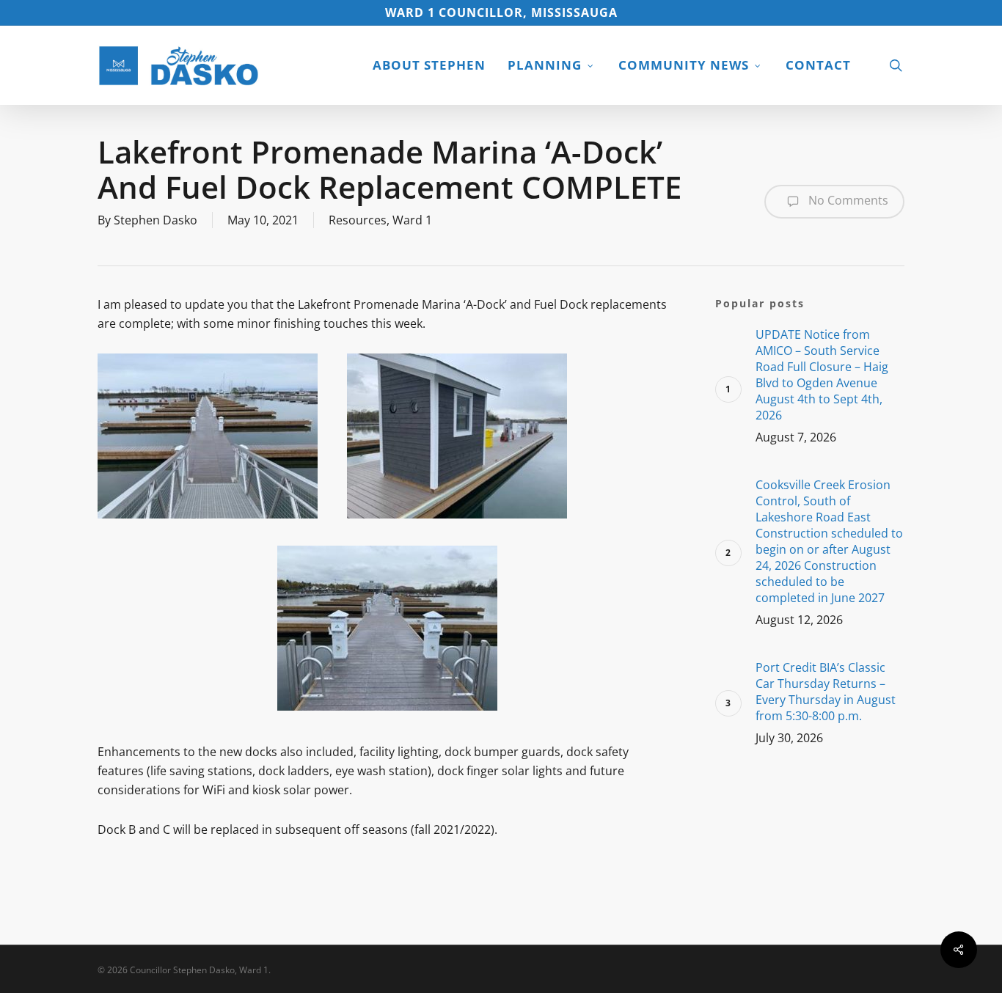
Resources (358, 220)
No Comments (846, 200)
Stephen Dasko (155, 220)
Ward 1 (412, 220)
